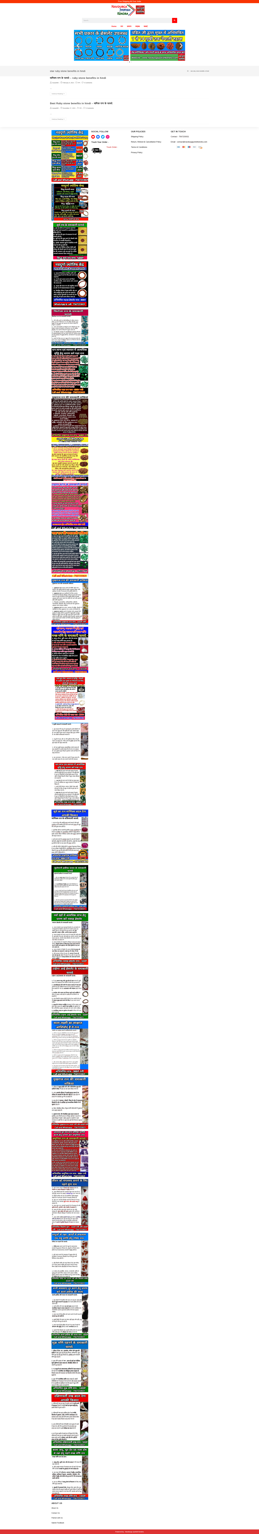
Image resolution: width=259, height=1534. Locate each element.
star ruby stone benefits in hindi (200, 71)
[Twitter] (103, 137)
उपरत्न (129, 26)
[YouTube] (93, 137)
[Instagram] (107, 137)
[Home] (187, 71)
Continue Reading (59, 93)
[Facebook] (98, 137)
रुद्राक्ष (137, 26)
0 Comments (88, 83)
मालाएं (146, 26)
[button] (78, 46)
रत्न (121, 26)
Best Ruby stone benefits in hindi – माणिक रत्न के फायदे (81, 103)
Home (113, 26)
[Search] (174, 20)
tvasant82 (55, 83)
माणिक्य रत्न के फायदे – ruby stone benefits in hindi (78, 78)
